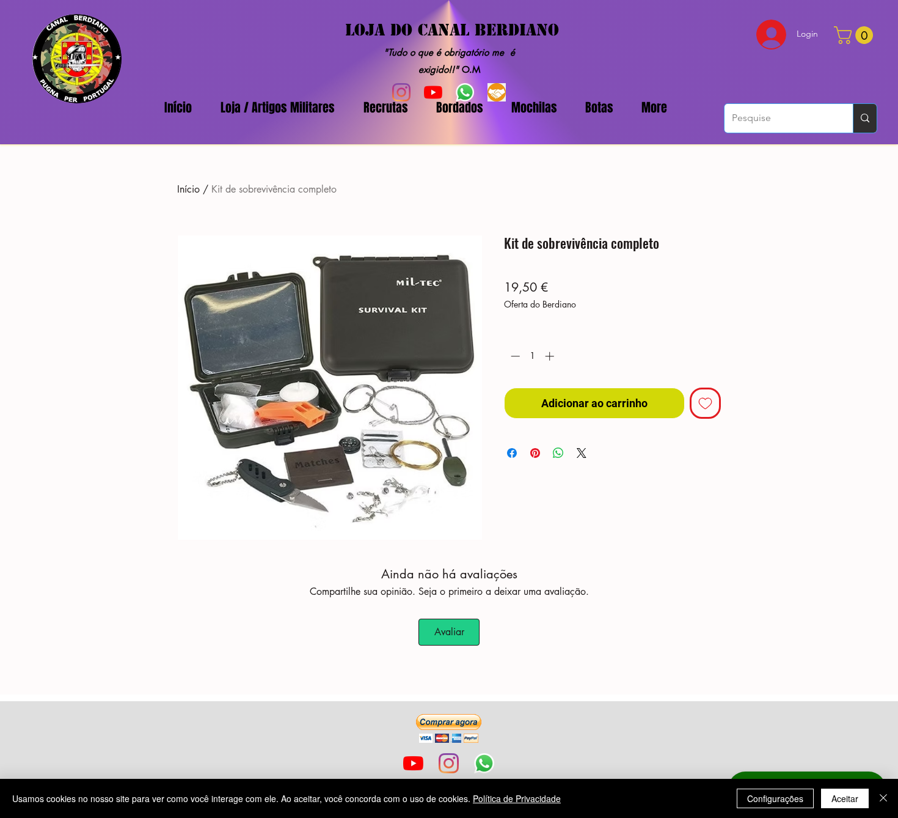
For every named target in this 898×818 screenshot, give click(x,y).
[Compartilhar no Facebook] (512, 453)
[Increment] (550, 356)
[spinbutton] (532, 356)
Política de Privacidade (517, 798)
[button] (448, 728)
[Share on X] (581, 453)
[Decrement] (514, 356)
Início (188, 189)
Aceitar (844, 798)
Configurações (775, 798)
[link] (855, 35)
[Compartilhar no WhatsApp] (558, 453)
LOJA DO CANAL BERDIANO (452, 30)
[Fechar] (883, 798)
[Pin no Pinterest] (535, 453)
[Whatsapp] (484, 763)
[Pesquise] (865, 118)
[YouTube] (413, 763)
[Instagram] (449, 763)
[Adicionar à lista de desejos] (705, 403)
